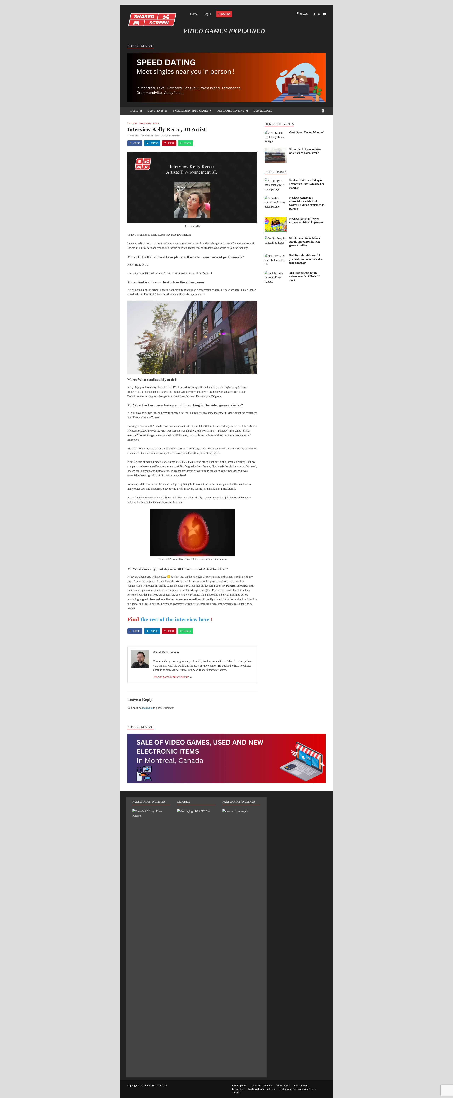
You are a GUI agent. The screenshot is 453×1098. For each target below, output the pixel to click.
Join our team (301, 1085)
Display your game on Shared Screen (297, 1089)
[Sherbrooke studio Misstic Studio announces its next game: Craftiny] (276, 238)
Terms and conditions (261, 1085)
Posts (156, 123)
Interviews (145, 123)
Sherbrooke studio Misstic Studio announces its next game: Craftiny (304, 242)
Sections (132, 123)
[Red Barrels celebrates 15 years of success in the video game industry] (276, 255)
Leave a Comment (171, 135)
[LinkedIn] (319, 14)
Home (194, 14)
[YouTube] (324, 14)
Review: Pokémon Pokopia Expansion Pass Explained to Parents (306, 184)
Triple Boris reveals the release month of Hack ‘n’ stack (304, 276)
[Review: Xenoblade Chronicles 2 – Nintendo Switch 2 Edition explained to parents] (276, 198)
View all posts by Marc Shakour (172, 676)
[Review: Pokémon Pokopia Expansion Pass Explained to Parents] (276, 180)
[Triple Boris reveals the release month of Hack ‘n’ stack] (276, 273)
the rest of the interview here (175, 619)
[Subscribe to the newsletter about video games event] (276, 149)
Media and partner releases (261, 1089)
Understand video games (190, 110)
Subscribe (224, 14)
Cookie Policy (283, 1085)
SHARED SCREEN (157, 1085)
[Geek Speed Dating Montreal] (276, 132)
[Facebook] (314, 14)
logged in (147, 707)
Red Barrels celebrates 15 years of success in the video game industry (305, 259)
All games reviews (230, 110)
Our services (263, 110)
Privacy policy (239, 1085)
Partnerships (238, 1089)
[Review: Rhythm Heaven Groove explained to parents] (276, 219)
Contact (236, 1092)
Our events (156, 110)
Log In (208, 14)
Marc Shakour (152, 135)
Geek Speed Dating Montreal (306, 132)
